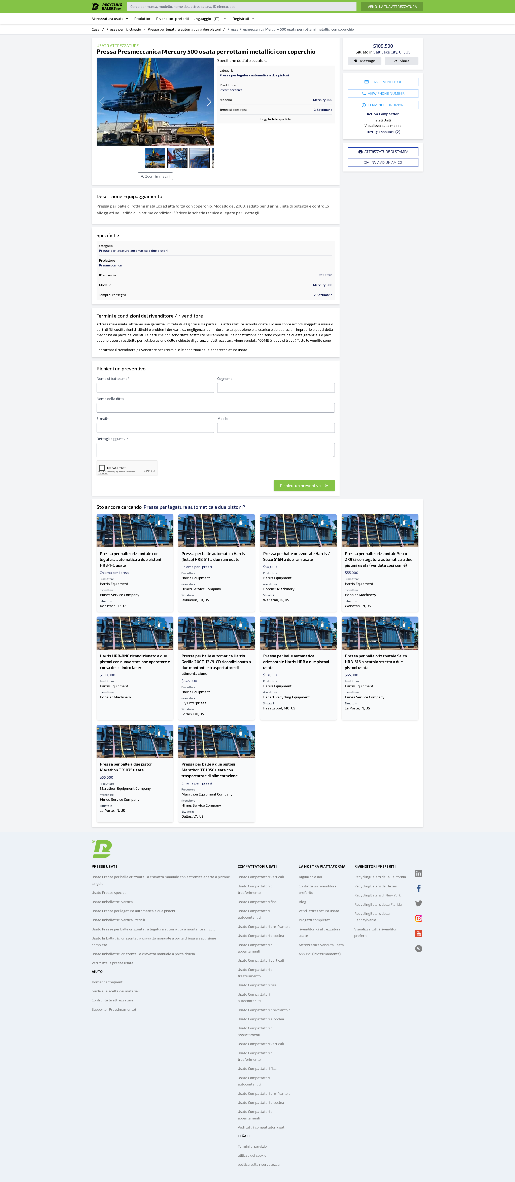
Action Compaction (383, 113)
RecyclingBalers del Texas (375, 886)
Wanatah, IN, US (276, 600)
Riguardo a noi (310, 877)
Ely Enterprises (193, 703)
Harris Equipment (114, 583)
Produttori (142, 18)
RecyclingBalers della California (380, 877)
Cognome (225, 378)
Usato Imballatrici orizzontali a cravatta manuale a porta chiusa (143, 954)
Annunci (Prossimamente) (320, 954)
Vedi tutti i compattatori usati (261, 1127)
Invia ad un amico (386, 162)
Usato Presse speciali (109, 892)
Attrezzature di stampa (386, 151)
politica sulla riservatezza (259, 1164)
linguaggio (206, 18)
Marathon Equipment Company (125, 788)
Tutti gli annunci (383, 131)
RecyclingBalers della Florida (378, 904)
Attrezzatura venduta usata (321, 945)
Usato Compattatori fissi (257, 901)
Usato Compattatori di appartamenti (255, 948)
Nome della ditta (110, 398)
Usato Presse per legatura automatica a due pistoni (133, 911)
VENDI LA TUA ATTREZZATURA (392, 6)
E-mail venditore (386, 81)
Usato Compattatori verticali (261, 877)
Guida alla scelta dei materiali (116, 991)
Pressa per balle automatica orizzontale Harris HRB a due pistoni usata (296, 661)
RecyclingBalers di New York (377, 895)
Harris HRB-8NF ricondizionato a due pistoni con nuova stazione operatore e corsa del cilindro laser (135, 661)
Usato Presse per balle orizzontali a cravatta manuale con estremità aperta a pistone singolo (161, 880)
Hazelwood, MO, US (279, 708)
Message (367, 61)
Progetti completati (315, 920)
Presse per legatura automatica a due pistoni (184, 29)
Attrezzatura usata (108, 18)
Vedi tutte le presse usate (112, 963)
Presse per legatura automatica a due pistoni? (194, 507)
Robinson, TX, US (113, 605)
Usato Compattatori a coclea (261, 935)
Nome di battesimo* (113, 378)
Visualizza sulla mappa (383, 125)
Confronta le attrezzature (112, 1000)
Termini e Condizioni (386, 105)
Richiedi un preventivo (300, 485)
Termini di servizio (252, 1146)
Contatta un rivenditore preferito (318, 889)
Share (404, 61)
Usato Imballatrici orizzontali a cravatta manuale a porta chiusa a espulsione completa (154, 941)
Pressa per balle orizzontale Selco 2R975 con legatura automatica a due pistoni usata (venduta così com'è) (378, 559)
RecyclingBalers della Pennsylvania (372, 916)
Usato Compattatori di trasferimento (255, 889)
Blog (302, 901)
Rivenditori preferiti (172, 18)
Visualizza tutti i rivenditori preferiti (376, 932)
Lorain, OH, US (192, 714)
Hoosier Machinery (279, 589)
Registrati (241, 18)
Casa (96, 29)
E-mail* (103, 418)
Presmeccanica (231, 90)
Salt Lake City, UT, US (392, 51)
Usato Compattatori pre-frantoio (264, 926)
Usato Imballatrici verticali (113, 901)
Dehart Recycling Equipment (286, 697)
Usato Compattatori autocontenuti (254, 914)
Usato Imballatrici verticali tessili (118, 920)
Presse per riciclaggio (123, 29)
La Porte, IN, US (357, 708)
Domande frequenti (107, 982)
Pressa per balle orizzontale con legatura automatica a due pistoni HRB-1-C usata (130, 559)
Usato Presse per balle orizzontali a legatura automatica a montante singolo (153, 929)
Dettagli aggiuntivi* (112, 438)
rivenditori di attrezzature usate (320, 932)
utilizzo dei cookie (252, 1155)
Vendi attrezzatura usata (319, 911)
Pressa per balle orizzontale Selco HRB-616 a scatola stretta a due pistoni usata (376, 661)
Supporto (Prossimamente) (114, 1009)
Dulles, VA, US (192, 816)
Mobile (222, 418)
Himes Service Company (119, 594)
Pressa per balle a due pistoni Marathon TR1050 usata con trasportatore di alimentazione (209, 770)
